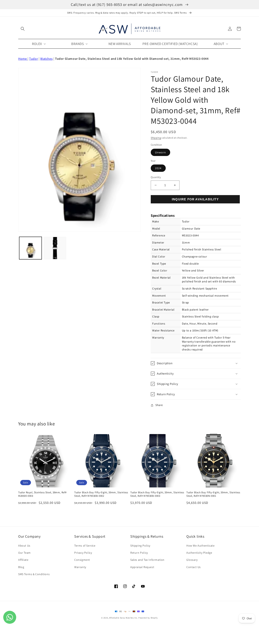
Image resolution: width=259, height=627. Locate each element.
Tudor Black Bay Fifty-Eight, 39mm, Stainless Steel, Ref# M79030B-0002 (101, 494)
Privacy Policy (83, 552)
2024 (158, 168)
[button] (22, 28)
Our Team (24, 552)
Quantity (156, 177)
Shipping (156, 137)
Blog (21, 567)
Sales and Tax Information (147, 560)
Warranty (80, 567)
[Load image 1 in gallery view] (30, 248)
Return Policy (139, 552)
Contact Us (193, 567)
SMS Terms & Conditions (34, 574)
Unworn (160, 152)
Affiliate (23, 560)
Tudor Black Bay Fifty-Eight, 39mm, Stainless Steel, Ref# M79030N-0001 (213, 494)
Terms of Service (85, 545)
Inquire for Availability (195, 199)
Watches (46, 59)
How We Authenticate (200, 545)
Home (23, 59)
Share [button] (159, 405)
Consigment (82, 560)
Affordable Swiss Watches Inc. (123, 617)
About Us (24, 545)
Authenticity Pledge (199, 552)
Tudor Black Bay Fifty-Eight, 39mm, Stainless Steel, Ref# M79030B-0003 (157, 494)
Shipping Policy (140, 545)
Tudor (33, 59)
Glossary (192, 560)
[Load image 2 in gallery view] (55, 248)
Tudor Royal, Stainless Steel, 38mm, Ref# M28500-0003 (42, 494)
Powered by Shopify (148, 617)
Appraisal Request (142, 567)
